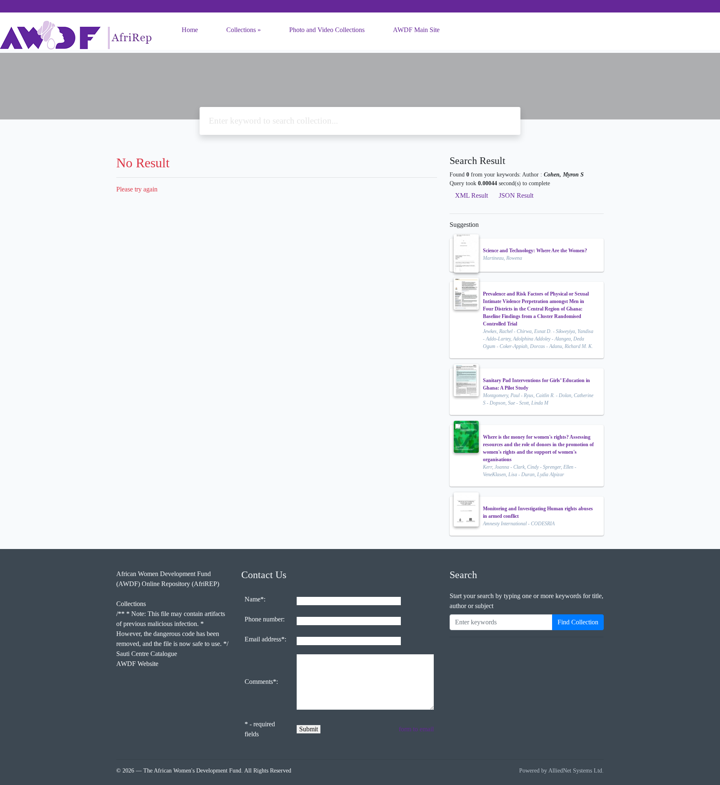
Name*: (255, 599)
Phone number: (265, 619)
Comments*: (261, 681)
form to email (416, 729)
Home (190, 29)
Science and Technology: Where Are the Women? (535, 250)
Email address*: (265, 639)
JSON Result (516, 195)
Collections (241, 29)
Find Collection (578, 622)
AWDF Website (137, 663)
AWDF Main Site (416, 29)
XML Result (471, 195)
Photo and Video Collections (327, 29)
